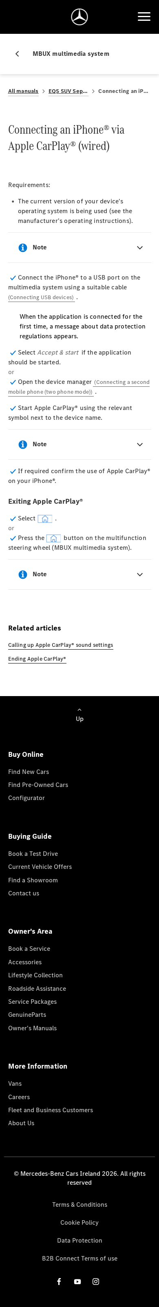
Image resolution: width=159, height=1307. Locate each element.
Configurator (26, 797)
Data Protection (79, 1240)
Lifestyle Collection (35, 975)
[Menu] (144, 17)
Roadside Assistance (37, 988)
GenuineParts (27, 1014)
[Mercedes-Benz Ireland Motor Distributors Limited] (79, 17)
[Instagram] (96, 1281)
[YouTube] (77, 1281)
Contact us (23, 893)
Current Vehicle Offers (40, 866)
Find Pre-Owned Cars (38, 784)
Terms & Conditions (79, 1204)
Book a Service (29, 948)
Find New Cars (28, 771)
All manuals (23, 91)
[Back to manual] (20, 54)
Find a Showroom (33, 880)
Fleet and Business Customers (50, 1110)
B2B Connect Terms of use (79, 1258)
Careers (19, 1097)
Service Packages (32, 1001)
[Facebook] (59, 1281)
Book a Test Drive (33, 853)
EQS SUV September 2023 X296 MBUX (69, 91)
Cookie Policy (79, 1222)
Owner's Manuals (32, 1028)
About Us (21, 1123)
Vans (15, 1083)
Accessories (25, 962)
